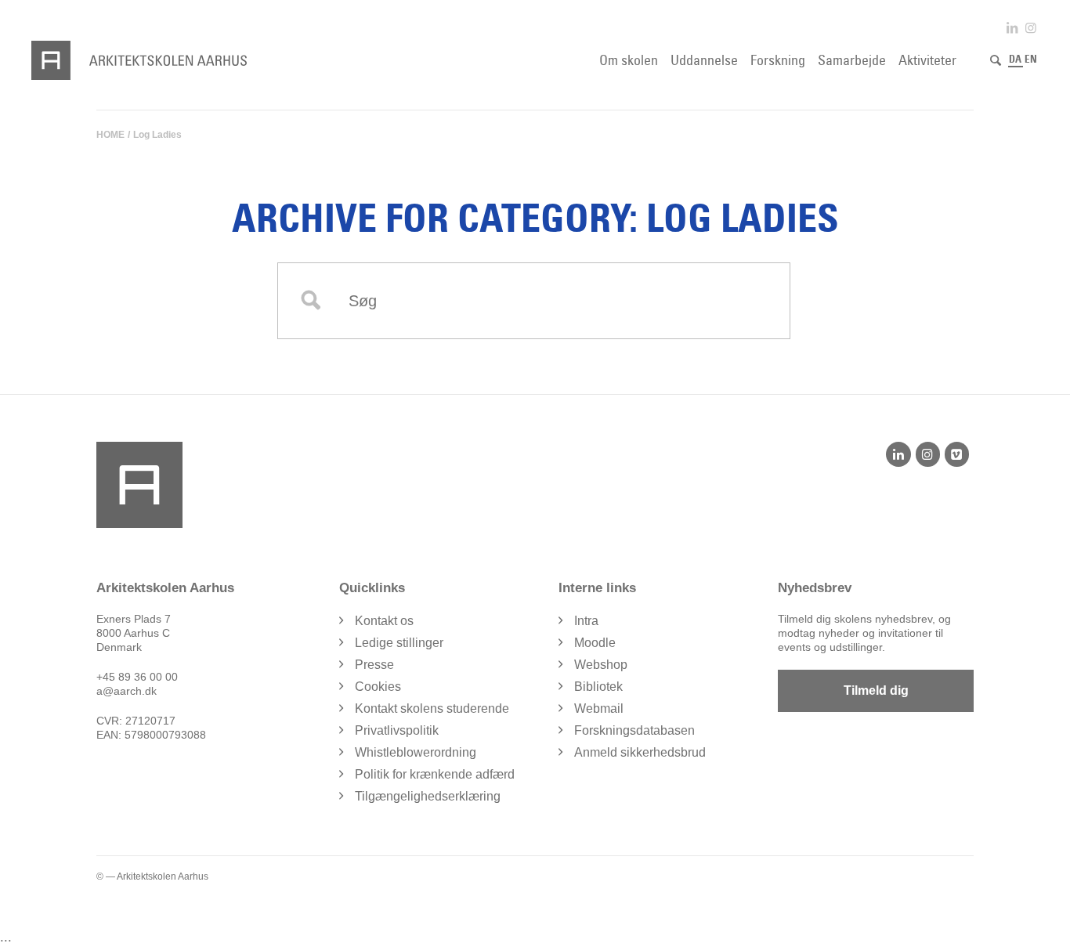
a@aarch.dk (126, 691)
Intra (586, 620)
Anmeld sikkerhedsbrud (640, 752)
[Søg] (995, 60)
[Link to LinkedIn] (1012, 27)
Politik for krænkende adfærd (435, 774)
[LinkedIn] (898, 454)
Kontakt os (384, 620)
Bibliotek (598, 686)
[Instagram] (928, 454)
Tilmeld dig (876, 690)
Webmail (599, 708)
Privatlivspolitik (397, 730)
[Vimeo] (957, 454)
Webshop (600, 664)
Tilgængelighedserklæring (428, 796)
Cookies (378, 686)
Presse (374, 664)
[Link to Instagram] (1030, 27)
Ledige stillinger (399, 642)
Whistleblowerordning (415, 752)
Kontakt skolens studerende (432, 708)
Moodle (595, 642)
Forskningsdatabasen (634, 730)
